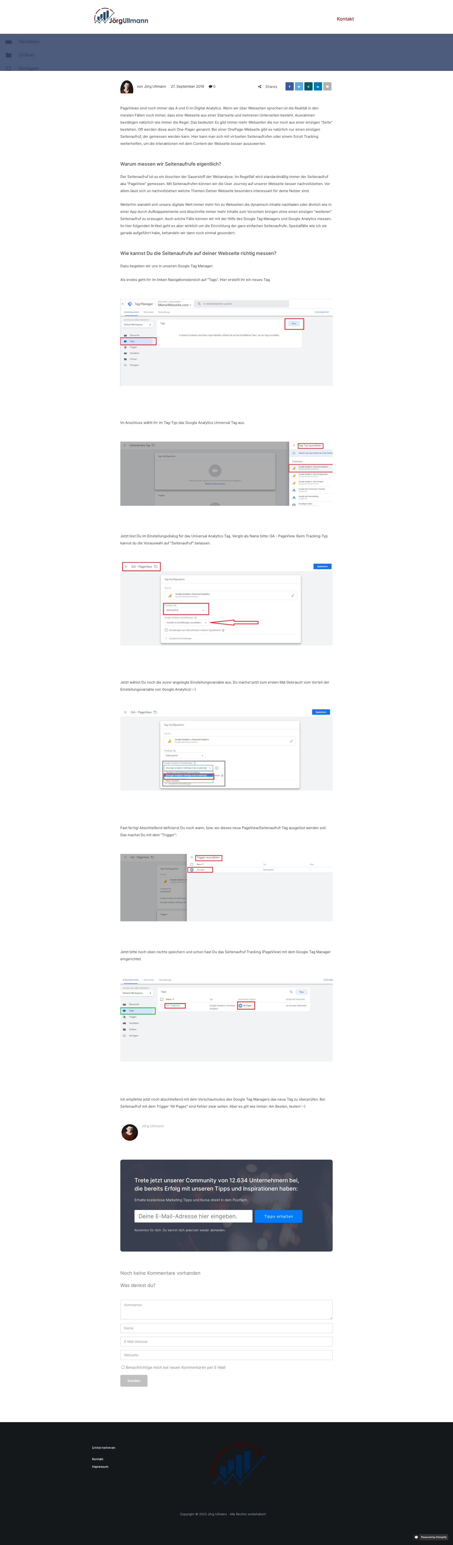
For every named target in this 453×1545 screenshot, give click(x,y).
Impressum (100, 1466)
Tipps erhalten (278, 1216)
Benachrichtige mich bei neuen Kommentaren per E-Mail (175, 1367)
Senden (133, 1380)
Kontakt (345, 19)
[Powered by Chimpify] (430, 1537)
